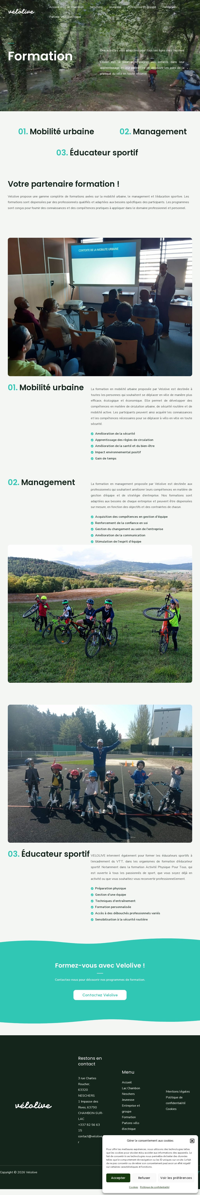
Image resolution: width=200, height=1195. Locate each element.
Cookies (133, 1187)
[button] (192, 1141)
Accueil (54, 7)
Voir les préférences (176, 1178)
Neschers (96, 7)
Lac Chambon (74, 7)
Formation (169, 7)
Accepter (118, 1178)
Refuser (144, 1178)
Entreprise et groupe (142, 7)
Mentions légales (178, 1091)
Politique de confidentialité (154, 1187)
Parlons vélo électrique (65, 17)
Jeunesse (115, 7)
